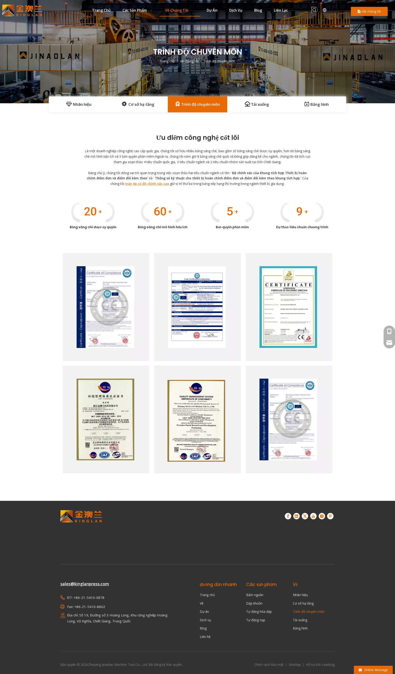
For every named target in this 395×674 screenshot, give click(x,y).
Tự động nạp (255, 620)
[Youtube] (313, 516)
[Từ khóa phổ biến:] (314, 10)
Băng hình (319, 104)
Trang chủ (207, 595)
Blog (203, 628)
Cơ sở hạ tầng (140, 104)
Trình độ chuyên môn (200, 104)
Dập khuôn (254, 603)
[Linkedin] (296, 516)
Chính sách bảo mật (269, 664)
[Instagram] (322, 516)
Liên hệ (205, 636)
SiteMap (295, 664)
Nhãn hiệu (81, 104)
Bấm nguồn (254, 595)
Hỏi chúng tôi (370, 11)
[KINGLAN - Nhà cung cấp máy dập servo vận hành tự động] (81, 531)
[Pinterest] (330, 516)
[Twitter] (305, 516)
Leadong (328, 664)
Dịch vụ (205, 620)
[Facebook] (288, 516)
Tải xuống (259, 104)
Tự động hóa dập (259, 611)
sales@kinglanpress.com (84, 583)
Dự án (204, 611)
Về (201, 603)
